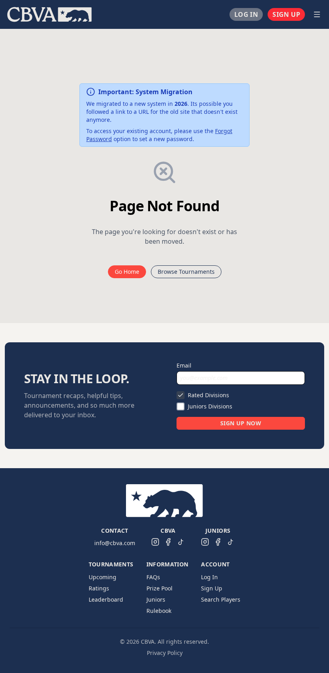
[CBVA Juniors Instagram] (205, 542)
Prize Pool (159, 588)
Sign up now (240, 423)
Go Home (127, 271)
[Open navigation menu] (317, 14)
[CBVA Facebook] (168, 542)
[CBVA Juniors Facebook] (218, 542)
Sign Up (286, 14)
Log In (246, 14)
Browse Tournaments (186, 271)
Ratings (99, 588)
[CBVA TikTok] (181, 542)
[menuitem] (49, 14)
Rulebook (158, 610)
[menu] (155, 14)
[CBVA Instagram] (155, 542)
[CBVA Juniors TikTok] (231, 542)
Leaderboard (106, 599)
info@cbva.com (114, 543)
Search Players (220, 599)
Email (184, 365)
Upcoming (102, 577)
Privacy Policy (165, 653)
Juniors (155, 599)
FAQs (153, 577)
